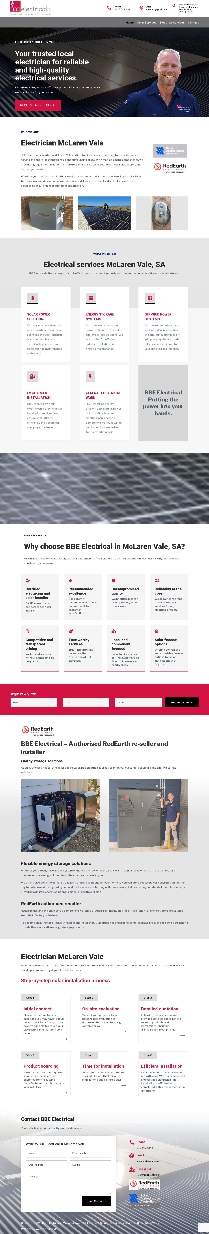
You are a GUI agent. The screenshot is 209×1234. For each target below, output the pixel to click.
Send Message (96, 1201)
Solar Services (146, 23)
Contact (193, 23)
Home (130, 23)
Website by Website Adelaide (39, 1228)
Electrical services (172, 23)
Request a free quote (38, 105)
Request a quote (182, 702)
